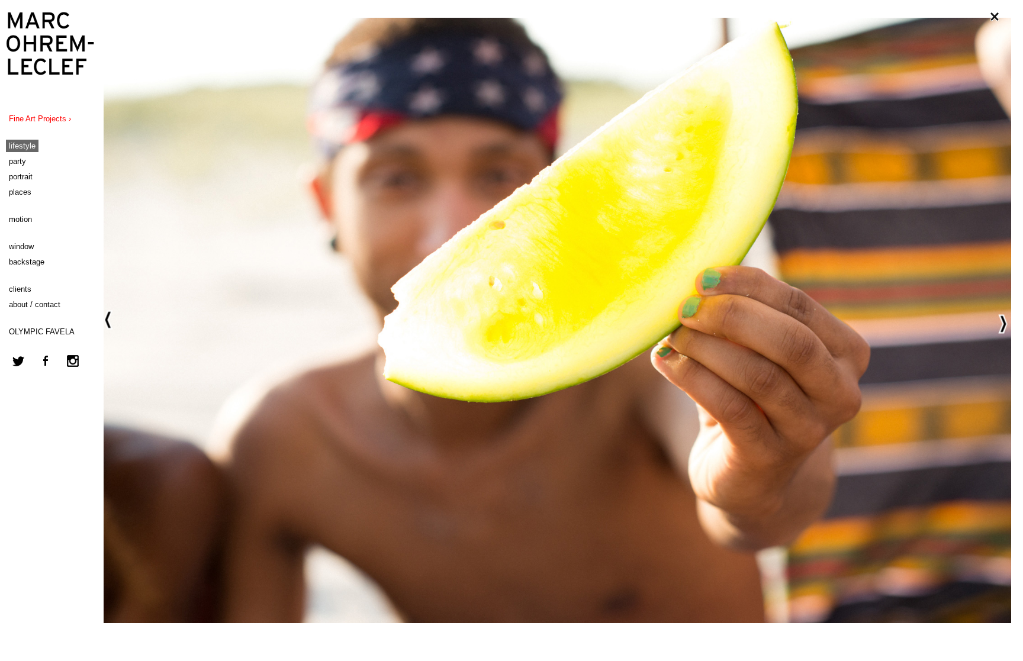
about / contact (34, 304)
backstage (26, 261)
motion (20, 219)
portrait (21, 176)
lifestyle (22, 145)
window (21, 246)
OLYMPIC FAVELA (42, 331)
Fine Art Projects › (40, 118)
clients (20, 289)
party (17, 161)
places (20, 192)
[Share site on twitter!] (18, 368)
